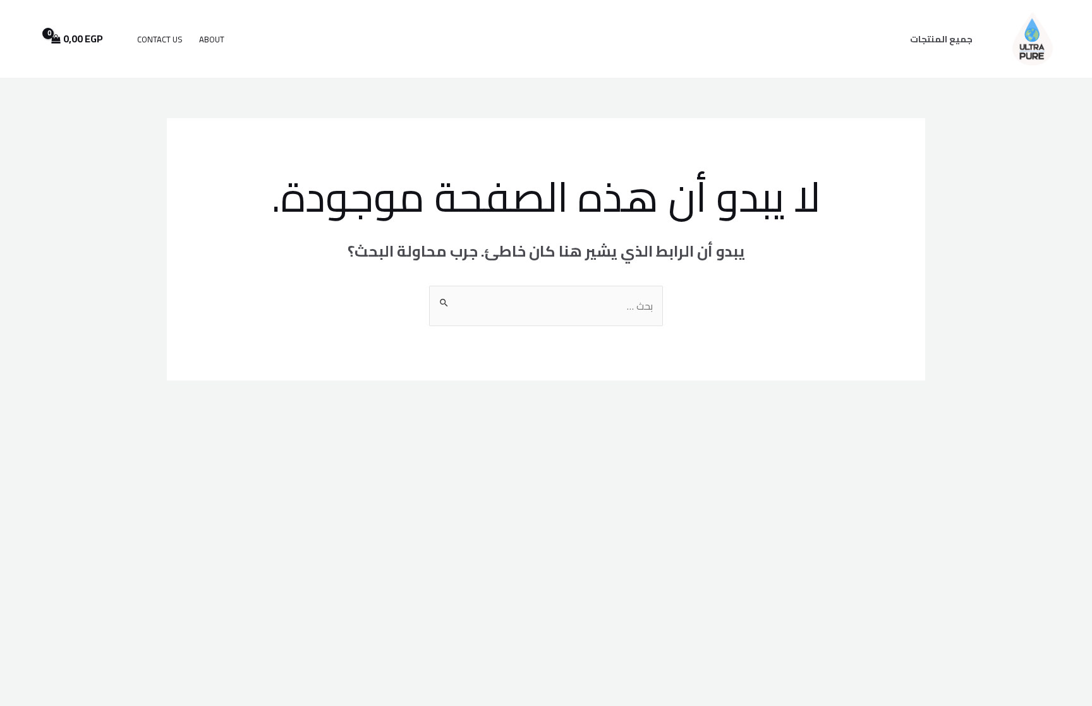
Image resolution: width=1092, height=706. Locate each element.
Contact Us (160, 39)
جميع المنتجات (941, 38)
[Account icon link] (27, 38)
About (211, 39)
